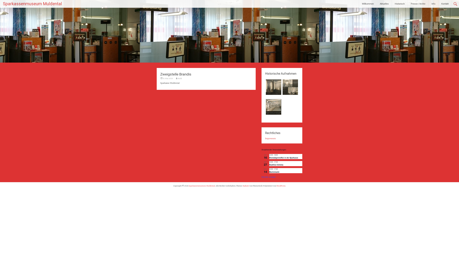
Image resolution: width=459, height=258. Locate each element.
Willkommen (368, 4)
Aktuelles (384, 4)
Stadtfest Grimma (276, 165)
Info (433, 4)
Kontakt (445, 4)
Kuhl (180, 78)
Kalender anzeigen (269, 177)
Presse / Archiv (418, 4)
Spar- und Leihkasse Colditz (241, 96)
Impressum (270, 138)
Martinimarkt (274, 172)
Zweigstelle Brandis (167, 96)
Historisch (400, 4)
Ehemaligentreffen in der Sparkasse (283, 157)
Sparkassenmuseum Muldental (32, 3)
